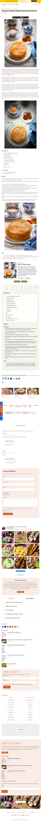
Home (8, 812)
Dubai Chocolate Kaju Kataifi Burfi (14, 632)
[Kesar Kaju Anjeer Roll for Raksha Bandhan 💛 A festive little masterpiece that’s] (33, 537)
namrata (5, 433)
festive (18, 405)
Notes (35, 289)
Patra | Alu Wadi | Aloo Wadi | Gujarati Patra (15, 655)
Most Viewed (11, 598)
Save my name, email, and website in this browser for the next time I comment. (18, 508)
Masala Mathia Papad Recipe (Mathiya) (19, 11)
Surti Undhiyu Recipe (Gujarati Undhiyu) (14, 614)
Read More (20, 591)
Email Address (6, 482)
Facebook (18, 412)
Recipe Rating (6, 492)
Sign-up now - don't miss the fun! (11, 1)
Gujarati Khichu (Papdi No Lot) (32, 395)
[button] (36, 4)
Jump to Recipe (17, 17)
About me (5, 752)
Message (5, 497)
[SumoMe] (1, 419)
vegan (30, 406)
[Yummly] (1, 411)
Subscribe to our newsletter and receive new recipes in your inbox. (17, 684)
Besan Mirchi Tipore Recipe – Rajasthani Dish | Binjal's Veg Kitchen (20, 430)
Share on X (9, 412)
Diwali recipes (12, 405)
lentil (11, 406)
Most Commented (30, 598)
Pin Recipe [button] (27, 278)
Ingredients (7, 289)
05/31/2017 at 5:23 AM (6, 435)
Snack (25, 406)
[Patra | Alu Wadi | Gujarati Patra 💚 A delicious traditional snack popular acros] (33, 563)
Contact (19, 812)
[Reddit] (1, 408)
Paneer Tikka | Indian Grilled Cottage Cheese (16, 645)
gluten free (24, 405)
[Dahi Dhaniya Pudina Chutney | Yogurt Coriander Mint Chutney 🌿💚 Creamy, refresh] (8, 563)
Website (4, 487)
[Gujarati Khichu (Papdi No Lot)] (33, 391)
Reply (12, 435)
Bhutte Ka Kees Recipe (11, 663)
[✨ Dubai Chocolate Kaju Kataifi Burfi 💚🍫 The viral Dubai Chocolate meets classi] (20, 537)
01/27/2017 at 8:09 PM (9, 460)
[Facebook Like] (1, 405)
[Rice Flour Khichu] (20, 391)
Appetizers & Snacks (6, 8)
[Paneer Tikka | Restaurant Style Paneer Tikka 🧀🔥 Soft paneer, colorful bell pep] (20, 563)
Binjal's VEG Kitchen (10, 4)
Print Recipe (25, 17)
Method (21, 289)
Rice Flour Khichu (17, 395)
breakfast (4, 405)
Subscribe (7, 687)
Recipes (13, 812)
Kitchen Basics (14, 8)
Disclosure (31, 812)
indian (30, 405)
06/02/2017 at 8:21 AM (9, 442)
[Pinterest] (1, 413)
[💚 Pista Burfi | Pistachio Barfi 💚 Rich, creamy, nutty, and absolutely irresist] (8, 550)
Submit (4, 791)
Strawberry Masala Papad (6, 395)
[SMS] (1, 416)
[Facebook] (1, 403)
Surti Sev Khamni (9, 610)
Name (4, 476)
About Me (25, 812)
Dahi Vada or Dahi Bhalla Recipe (13, 618)
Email (6, 680)
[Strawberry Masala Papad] (7, 391)
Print (34, 412)
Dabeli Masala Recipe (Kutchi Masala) (14, 602)
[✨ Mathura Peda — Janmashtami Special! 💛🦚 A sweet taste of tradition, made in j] (8, 537)
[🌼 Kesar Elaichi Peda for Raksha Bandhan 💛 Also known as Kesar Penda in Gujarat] (20, 550)
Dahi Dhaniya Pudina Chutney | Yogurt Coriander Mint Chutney (20, 639)
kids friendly (36, 405)
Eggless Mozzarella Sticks (11, 606)
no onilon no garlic (18, 406)
